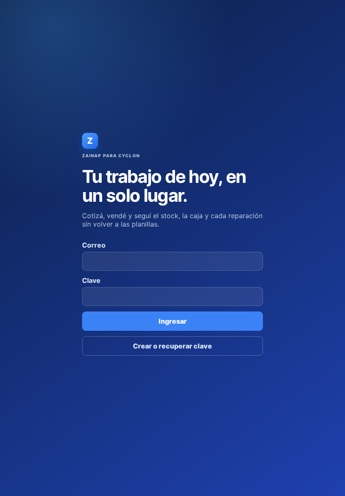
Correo (94, 245)
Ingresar (173, 321)
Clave (91, 280)
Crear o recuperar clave (172, 346)
